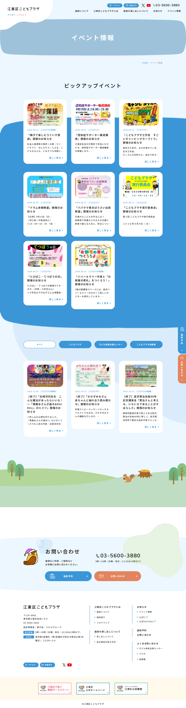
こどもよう (21, 14)
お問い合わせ (144, 634)
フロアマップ (103, 622)
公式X (142, 617)
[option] (45, 133)
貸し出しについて (105, 636)
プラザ (142, 653)
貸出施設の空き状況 (106, 642)
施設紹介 (101, 617)
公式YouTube (146, 621)
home (145, 62)
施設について (82, 10)
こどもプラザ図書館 (146, 344)
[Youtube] (149, 5)
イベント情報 (174, 10)
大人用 (11, 14)
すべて (40, 344)
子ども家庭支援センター (110, 344)
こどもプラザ (75, 344)
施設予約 (142, 630)
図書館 (142, 659)
